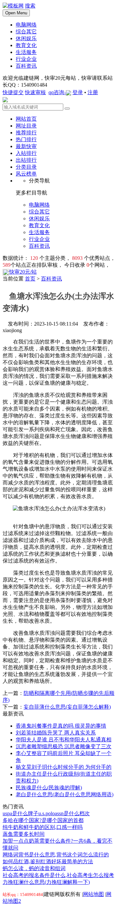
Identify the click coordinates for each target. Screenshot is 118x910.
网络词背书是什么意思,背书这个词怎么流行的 (56, 854)
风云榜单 (26, 174)
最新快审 (26, 146)
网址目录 (26, 125)
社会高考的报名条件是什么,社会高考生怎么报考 (58, 875)
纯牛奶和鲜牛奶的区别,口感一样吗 (43, 827)
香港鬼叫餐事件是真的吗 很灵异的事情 (61, 726)
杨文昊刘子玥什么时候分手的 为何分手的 (63, 767)
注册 (93, 92)
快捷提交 (13, 92)
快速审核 (35, 92)
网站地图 (93, 894)
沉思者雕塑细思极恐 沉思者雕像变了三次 (63, 746)
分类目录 (26, 167)
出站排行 (26, 160)
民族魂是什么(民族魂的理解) (49, 787)
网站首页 (26, 119)
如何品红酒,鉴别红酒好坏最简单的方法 (48, 861)
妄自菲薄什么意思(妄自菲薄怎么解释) (67, 707)
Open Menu (16, 12)
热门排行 (26, 139)
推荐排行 (26, 132)
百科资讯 (51, 278)
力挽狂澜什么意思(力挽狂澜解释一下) (46, 882)
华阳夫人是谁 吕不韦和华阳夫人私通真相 (63, 739)
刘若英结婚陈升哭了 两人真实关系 (56, 732)
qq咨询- (57, 92)
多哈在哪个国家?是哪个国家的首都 (43, 820)
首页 (30, 278)
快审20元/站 (23, 272)
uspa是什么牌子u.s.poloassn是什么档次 (46, 813)
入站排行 (26, 153)
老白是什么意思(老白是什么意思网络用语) (64, 794)
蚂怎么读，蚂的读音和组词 (34, 868)
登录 (77, 92)
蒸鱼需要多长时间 (24, 834)
